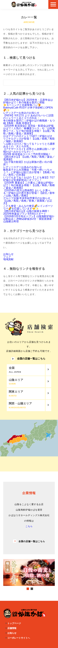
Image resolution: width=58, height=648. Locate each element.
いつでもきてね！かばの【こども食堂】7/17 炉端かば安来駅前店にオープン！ (29, 178)
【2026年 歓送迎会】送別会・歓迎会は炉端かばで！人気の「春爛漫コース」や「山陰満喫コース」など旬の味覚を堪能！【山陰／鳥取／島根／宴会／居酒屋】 (29, 129)
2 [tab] (32, 589)
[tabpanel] (29, 572)
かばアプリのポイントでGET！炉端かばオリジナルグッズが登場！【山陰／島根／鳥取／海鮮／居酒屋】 (29, 139)
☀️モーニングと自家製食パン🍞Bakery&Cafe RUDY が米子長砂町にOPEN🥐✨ (28, 108)
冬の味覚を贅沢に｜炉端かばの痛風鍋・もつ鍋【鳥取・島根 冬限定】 (29, 121)
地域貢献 (8, 259)
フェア (7, 256)
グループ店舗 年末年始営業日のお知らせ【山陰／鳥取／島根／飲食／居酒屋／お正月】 (27, 201)
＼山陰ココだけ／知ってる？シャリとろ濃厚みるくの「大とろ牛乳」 (29, 145)
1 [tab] (28, 589)
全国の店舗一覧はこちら (31, 358)
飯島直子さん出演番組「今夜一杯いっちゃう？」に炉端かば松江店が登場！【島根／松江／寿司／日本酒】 (29, 172)
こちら (29, 526)
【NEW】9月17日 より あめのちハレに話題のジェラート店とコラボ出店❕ (28, 116)
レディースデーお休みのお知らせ (22, 167)
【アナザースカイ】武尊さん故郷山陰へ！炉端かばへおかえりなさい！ (29, 150)
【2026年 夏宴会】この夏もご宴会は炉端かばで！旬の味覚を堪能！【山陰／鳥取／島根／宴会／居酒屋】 (29, 185)
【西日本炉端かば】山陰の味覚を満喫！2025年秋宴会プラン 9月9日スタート (26, 212)
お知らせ (8, 254)
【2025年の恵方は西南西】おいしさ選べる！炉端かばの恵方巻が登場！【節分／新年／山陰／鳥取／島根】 (29, 193)
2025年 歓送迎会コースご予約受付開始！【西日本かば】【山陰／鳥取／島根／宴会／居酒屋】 (29, 157)
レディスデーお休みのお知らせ (21, 112)
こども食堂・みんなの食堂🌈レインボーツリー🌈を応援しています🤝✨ (28, 207)
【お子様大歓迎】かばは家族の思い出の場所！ (27, 163)
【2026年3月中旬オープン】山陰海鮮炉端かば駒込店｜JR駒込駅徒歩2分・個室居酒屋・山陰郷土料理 (28, 219)
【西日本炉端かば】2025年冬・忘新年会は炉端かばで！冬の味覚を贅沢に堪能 (28, 101)
